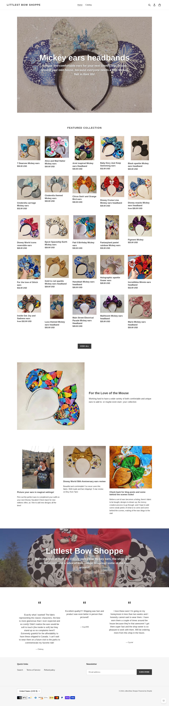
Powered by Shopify (145, 691)
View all (84, 346)
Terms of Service (33, 670)
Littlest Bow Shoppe (24, 4)
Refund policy (49, 670)
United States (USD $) (28, 691)
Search (20, 670)
